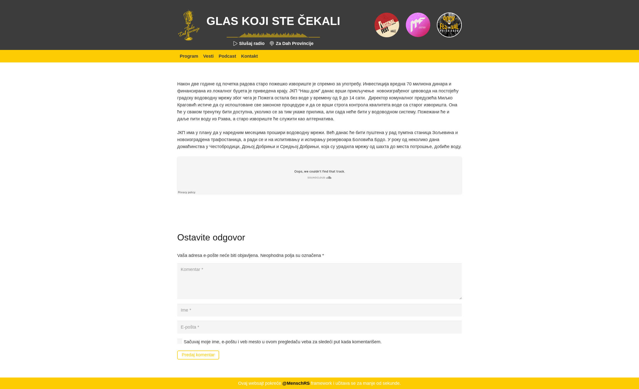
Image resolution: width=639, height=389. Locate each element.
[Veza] (188, 25)
